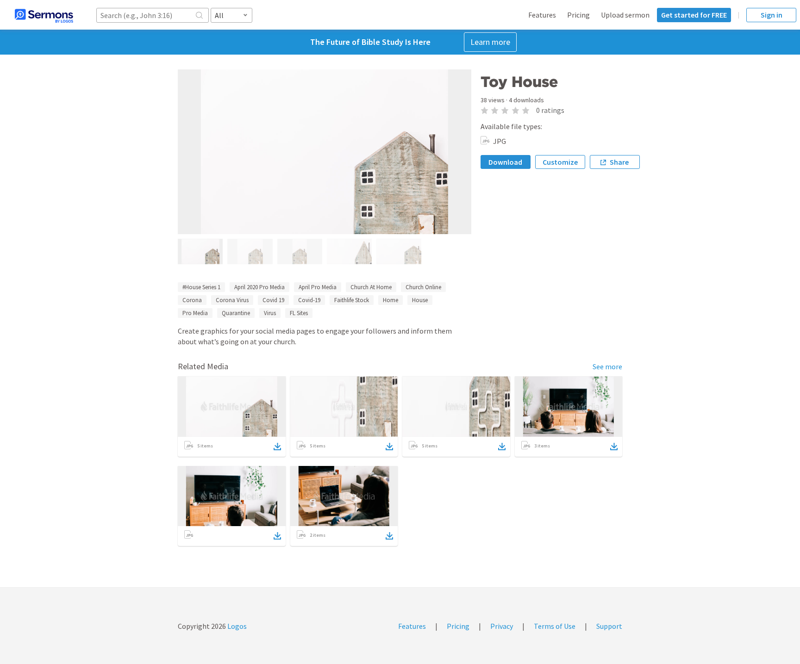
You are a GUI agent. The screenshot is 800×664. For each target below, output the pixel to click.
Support (609, 626)
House (420, 300)
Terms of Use (554, 626)
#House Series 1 (201, 287)
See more (607, 366)
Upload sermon (625, 14)
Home (390, 300)
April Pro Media (318, 287)
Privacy (501, 626)
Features (542, 14)
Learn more (490, 42)
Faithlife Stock (351, 300)
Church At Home (371, 287)
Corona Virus (232, 300)
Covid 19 (273, 300)
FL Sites (299, 313)
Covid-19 (309, 300)
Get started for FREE (694, 14)
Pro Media (195, 313)
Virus (270, 313)
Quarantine (236, 313)
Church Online (423, 287)
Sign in (771, 14)
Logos (236, 626)
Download (505, 162)
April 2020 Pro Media (259, 287)
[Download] (277, 447)
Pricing (578, 14)
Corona (192, 300)
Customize (560, 162)
